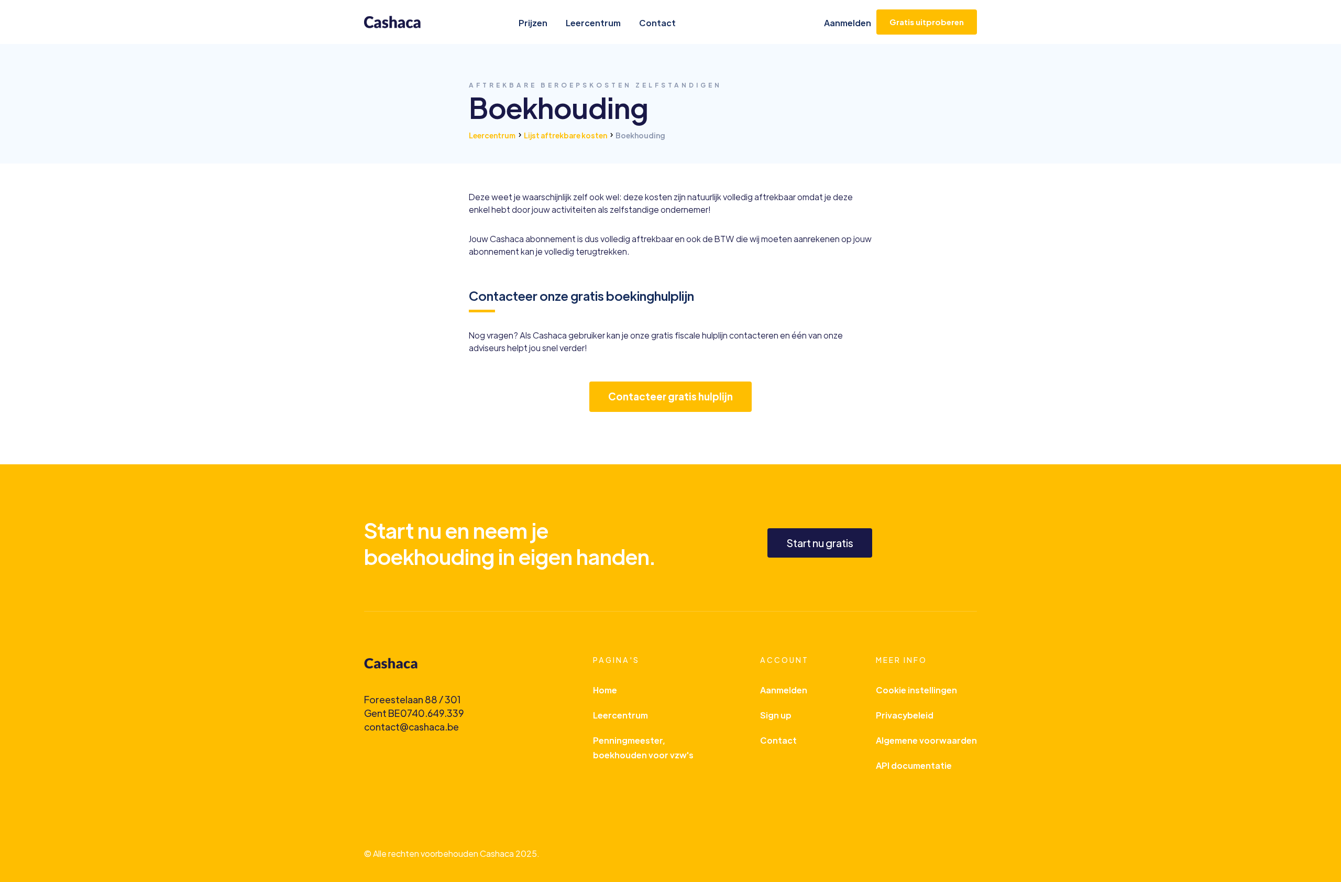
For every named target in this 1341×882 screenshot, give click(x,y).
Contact (657, 22)
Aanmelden (847, 22)
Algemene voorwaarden (926, 740)
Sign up (776, 715)
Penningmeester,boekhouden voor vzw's (643, 747)
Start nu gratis (819, 542)
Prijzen (533, 22)
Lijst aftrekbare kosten (565, 135)
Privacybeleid (904, 715)
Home (605, 689)
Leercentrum (593, 22)
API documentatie (914, 765)
